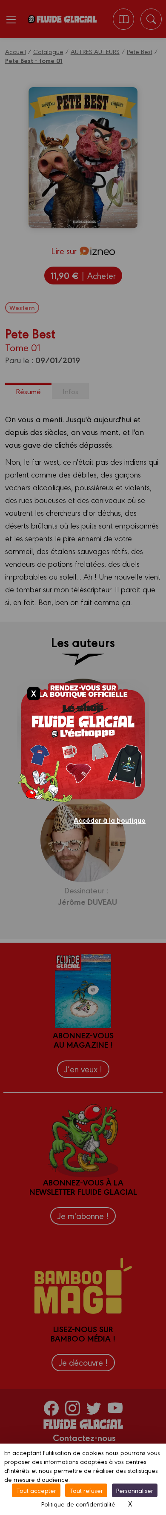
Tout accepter (36, 1490)
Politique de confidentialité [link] (78, 1503)
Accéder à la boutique (110, 820)
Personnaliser (134, 1490)
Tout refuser (86, 1490)
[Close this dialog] (33, 693)
